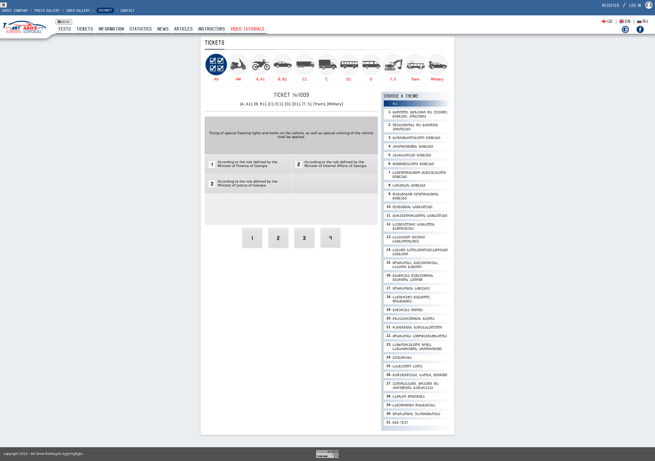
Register (610, 5)
